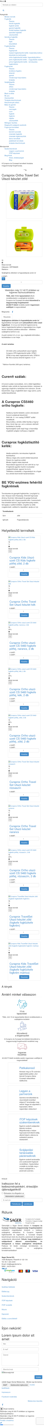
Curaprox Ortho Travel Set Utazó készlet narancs (22, 829)
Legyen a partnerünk (25, 1092)
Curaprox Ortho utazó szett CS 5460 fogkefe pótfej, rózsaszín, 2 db (22, 873)
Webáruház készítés (35, 1401)
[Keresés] (3, 10)
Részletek (24, 977)
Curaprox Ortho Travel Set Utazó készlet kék (22, 602)
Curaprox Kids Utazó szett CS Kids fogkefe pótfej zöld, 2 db (22, 560)
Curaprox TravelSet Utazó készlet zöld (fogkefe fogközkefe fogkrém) (21, 920)
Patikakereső (27, 1068)
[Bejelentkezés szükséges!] (3, 278)
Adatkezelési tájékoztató (19, 1385)
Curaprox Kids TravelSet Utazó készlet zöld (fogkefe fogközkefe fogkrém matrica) (23, 968)
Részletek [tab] (6, 317)
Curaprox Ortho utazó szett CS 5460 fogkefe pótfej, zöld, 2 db (22, 738)
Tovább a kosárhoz (7, 1420)
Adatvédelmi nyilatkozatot (14, 1196)
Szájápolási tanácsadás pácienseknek (27, 1153)
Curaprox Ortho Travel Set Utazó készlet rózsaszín (22, 785)
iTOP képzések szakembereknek (29, 1120)
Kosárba (6, 286)
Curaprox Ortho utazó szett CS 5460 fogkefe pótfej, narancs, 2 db (22, 646)
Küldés (38, 1377)
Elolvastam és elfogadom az (14, 1194)
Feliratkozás (16, 1204)
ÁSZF (5, 1385)
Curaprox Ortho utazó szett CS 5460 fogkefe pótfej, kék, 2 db (22, 692)
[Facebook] (12, 312)
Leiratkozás (28, 1204)
